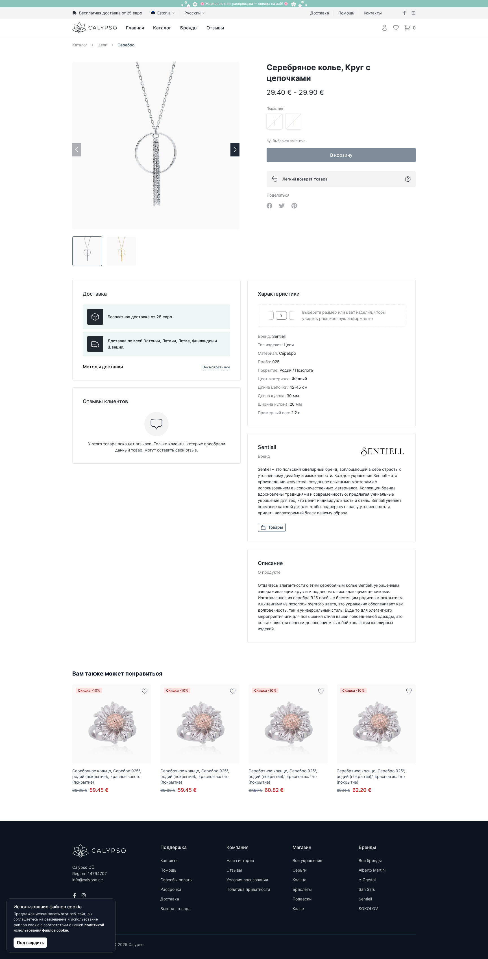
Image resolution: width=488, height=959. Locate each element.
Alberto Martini (372, 870)
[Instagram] (413, 13)
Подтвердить (30, 942)
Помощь (346, 12)
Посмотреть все (216, 367)
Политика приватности (248, 889)
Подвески (302, 898)
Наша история (240, 860)
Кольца (299, 879)
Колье (298, 908)
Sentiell (365, 898)
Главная (135, 28)
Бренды (188, 28)
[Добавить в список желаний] (144, 691)
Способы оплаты (176, 879)
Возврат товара (175, 908)
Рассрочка (170, 889)
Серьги (299, 870)
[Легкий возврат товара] (407, 179)
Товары (275, 527)
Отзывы (215, 28)
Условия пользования (247, 879)
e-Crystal (367, 879)
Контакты (373, 12)
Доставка (319, 12)
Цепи (102, 44)
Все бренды (370, 860)
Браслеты (302, 889)
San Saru (367, 889)
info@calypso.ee (87, 879)
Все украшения (307, 860)
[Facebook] (404, 13)
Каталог (162, 28)
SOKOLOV (368, 908)
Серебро (125, 44)
